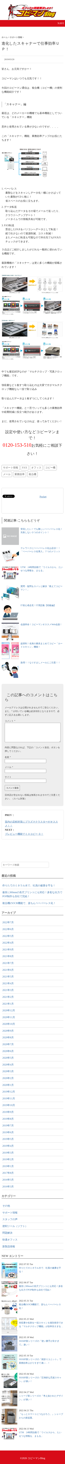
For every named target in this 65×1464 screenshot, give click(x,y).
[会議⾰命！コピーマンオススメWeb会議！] (10, 624)
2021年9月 (8, 949)
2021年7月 (8, 963)
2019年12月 (8, 1091)
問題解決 (7, 1232)
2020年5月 (8, 1057)
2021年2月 (8, 997)
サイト (8, 777)
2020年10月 (8, 1024)
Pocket (43, 496)
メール (7, 474)
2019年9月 (8, 1112)
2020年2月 (8, 1078)
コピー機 (50, 467)
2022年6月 (8, 929)
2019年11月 (8, 1098)
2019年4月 (8, 1145)
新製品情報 (8, 1246)
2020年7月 (8, 1044)
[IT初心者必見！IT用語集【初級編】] (10, 605)
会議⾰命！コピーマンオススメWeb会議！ (41, 624)
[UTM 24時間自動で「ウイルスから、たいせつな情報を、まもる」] (10, 567)
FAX (24, 467)
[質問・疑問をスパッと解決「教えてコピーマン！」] (10, 586)
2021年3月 (8, 990)
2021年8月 (8, 956)
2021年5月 (8, 976)
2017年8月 (8, 1173)
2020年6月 (8, 1051)
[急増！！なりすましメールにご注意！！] (10, 662)
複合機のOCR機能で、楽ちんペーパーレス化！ (29, 903)
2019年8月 (8, 1118)
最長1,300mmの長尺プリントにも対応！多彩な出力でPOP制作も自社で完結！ (32, 894)
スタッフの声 (10, 1219)
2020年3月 (8, 1071)
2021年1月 (8, 1003)
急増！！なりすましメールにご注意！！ (40, 662)
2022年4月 (8, 942)
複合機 (32, 474)
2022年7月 (8, 922)
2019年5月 (8, 1139)
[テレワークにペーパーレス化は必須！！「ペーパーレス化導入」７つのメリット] (10, 548)
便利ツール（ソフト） (15, 1226)
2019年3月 (8, 1152)
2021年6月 (8, 970)
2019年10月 (8, 1105)
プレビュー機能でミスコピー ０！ (24, 834)
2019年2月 (8, 1159)
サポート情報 (10, 467)
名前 (8, 757)
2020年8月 (8, 1037)
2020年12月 (8, 1010)
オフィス (36, 467)
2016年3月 (8, 1186)
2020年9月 (8, 1030)
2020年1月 (8, 1085)
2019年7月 (8, 1125)
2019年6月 (8, 1132)
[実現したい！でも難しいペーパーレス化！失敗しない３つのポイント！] (10, 529)
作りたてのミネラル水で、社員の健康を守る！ (28, 885)
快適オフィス (10, 1239)
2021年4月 (8, 983)
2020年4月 (8, 1064)
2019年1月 (8, 1166)
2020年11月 (8, 1017)
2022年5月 (8, 936)
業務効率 (20, 474)
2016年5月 (8, 1179)
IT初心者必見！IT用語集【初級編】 (38, 605)
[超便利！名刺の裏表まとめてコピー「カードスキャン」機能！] (10, 643)
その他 (6, 1205)
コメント (10, 721)
